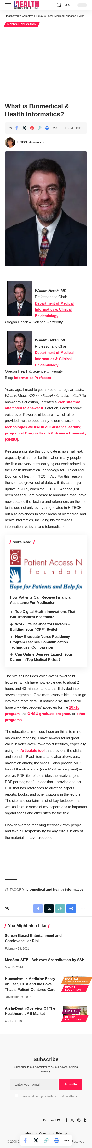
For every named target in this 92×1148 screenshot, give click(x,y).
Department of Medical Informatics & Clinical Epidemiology (54, 309)
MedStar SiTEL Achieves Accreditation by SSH (45, 960)
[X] (72, 1120)
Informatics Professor (32, 378)
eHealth (71, 1011)
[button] (9, 5)
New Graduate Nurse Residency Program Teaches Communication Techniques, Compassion (40, 641)
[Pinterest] (79, 1120)
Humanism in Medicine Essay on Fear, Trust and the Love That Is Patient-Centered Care (30, 984)
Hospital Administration (76, 980)
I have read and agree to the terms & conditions (48, 1096)
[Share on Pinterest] (31, 128)
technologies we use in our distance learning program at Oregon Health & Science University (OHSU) (45, 433)
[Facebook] (66, 1120)
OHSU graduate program (48, 714)
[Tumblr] (84, 1120)
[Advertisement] (46, 63)
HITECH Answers (29, 142)
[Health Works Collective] (26, 5)
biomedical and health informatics (55, 889)
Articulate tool (32, 750)
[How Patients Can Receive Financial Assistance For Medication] (46, 570)
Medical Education (21, 24)
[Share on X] (24, 128)
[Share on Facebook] (16, 128)
